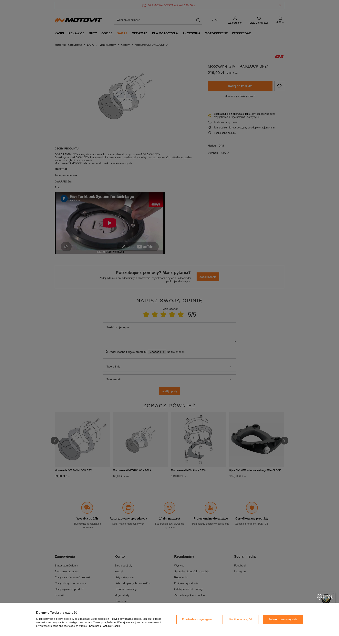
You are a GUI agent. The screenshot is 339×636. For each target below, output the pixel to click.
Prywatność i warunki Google (103, 625)
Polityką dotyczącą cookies (125, 618)
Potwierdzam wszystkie (283, 619)
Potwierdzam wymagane (197, 619)
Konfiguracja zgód (240, 619)
